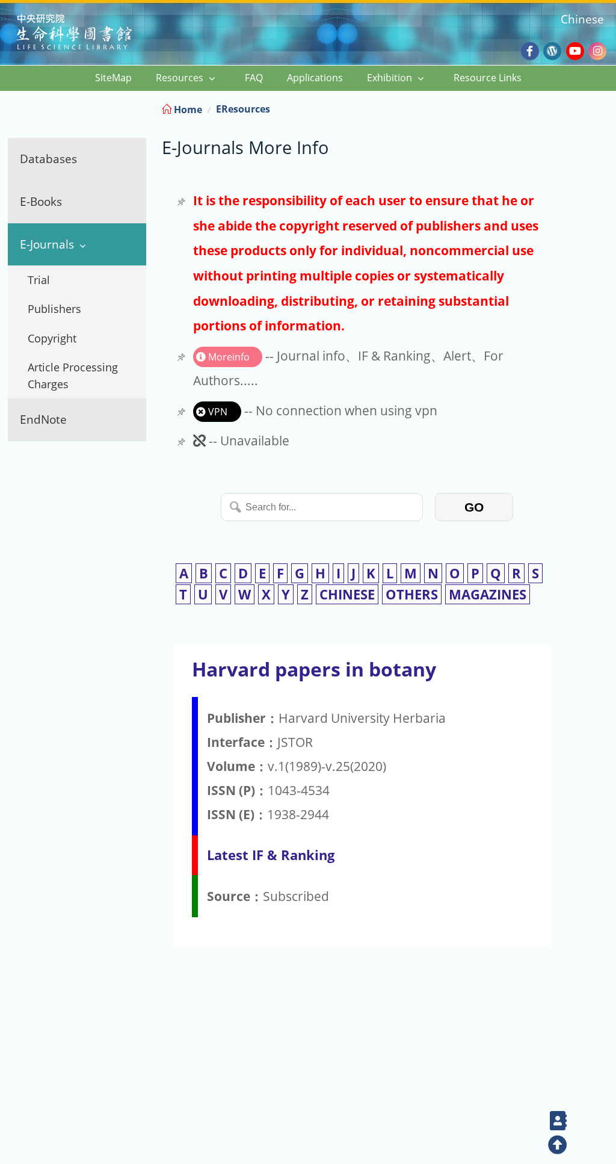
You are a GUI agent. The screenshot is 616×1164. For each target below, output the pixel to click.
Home (186, 109)
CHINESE (347, 594)
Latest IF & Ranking (270, 855)
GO (474, 507)
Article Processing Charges (73, 375)
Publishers (54, 309)
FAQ (254, 77)
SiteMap (113, 77)
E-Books (41, 201)
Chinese (582, 19)
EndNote (43, 419)
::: (605, 107)
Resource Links (488, 77)
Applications (315, 77)
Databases (48, 158)
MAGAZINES (487, 594)
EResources (243, 109)
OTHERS (412, 594)
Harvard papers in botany (314, 669)
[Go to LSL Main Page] (89, 33)
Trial (39, 280)
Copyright (52, 338)
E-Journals (47, 244)
